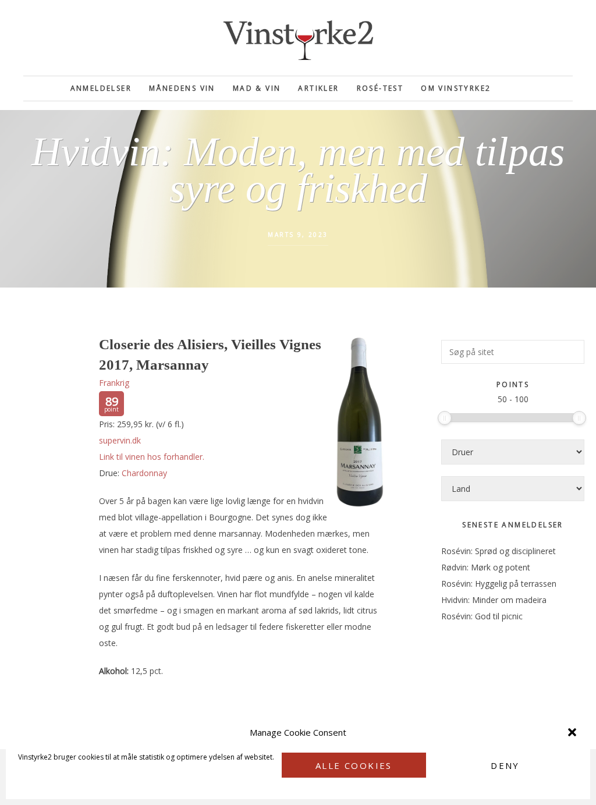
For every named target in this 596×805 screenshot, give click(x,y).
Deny (505, 765)
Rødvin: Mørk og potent (485, 567)
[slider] (445, 418)
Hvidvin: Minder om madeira (494, 599)
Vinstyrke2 (298, 38)
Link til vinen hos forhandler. (151, 456)
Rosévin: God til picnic (482, 616)
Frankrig (114, 382)
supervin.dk (120, 440)
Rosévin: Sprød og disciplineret (498, 550)
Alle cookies (353, 765)
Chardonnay (144, 472)
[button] (572, 732)
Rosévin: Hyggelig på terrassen (498, 583)
